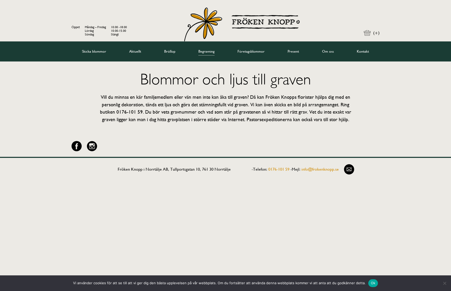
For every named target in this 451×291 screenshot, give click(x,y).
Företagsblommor (251, 51)
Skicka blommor (94, 51)
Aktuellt (135, 51)
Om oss (328, 51)
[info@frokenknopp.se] (349, 169)
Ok (373, 283)
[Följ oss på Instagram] (92, 146)
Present (293, 51)
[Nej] (444, 283)
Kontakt (363, 51)
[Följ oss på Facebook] (77, 146)
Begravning (206, 51)
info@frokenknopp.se (320, 169)
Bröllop (169, 51)
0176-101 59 (278, 169)
